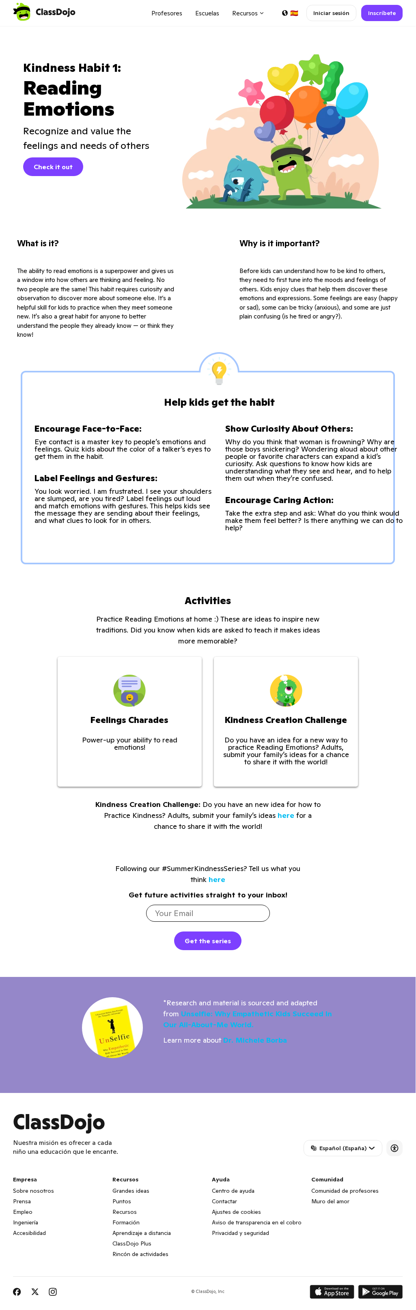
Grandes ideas (130, 1190)
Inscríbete (382, 13)
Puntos (121, 1201)
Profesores (166, 13)
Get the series (208, 941)
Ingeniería (25, 1222)
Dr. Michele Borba (255, 1040)
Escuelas (207, 13)
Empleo (22, 1211)
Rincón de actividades (140, 1254)
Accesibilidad (29, 1233)
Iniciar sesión (331, 13)
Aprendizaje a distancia (141, 1233)
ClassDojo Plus (131, 1243)
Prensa (22, 1201)
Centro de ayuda (233, 1190)
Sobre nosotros (33, 1190)
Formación (126, 1222)
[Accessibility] (394, 1148)
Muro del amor (330, 1201)
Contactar (224, 1201)
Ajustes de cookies (236, 1211)
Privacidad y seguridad (240, 1233)
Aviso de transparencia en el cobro (257, 1222)
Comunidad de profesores (345, 1190)
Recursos (124, 1211)
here (286, 815)
